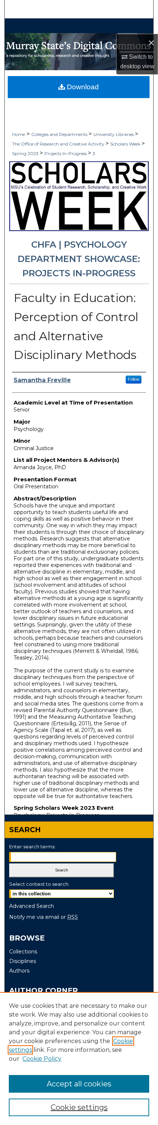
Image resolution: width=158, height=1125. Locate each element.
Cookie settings (79, 1107)
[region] (79, 1058)
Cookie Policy (41, 1058)
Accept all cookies (79, 1083)
